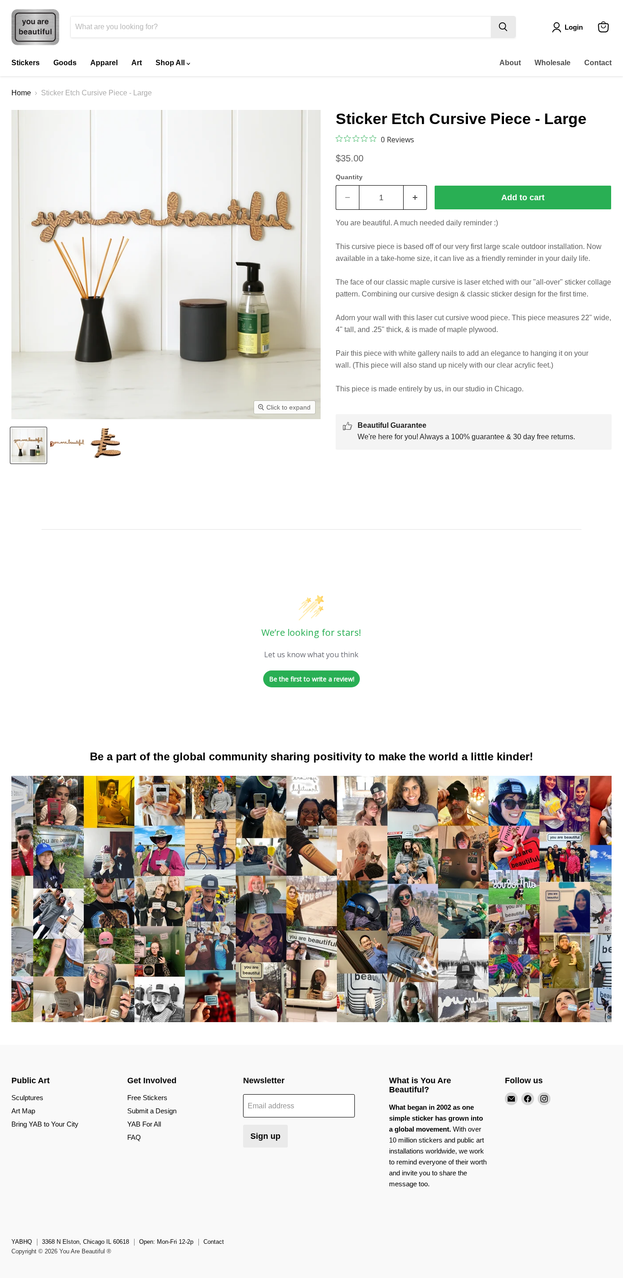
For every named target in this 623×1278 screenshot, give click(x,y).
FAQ (134, 1137)
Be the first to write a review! (311, 679)
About (510, 63)
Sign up (265, 1136)
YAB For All (144, 1124)
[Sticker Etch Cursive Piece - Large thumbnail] (28, 445)
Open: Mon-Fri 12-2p (166, 1241)
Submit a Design (152, 1111)
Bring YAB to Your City (44, 1124)
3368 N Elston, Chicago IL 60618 (85, 1241)
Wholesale (553, 63)
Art (136, 63)
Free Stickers (147, 1097)
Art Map (23, 1111)
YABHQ (21, 1241)
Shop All (171, 63)
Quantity (349, 177)
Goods (65, 63)
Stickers (25, 63)
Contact (598, 63)
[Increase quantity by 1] (415, 197)
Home (21, 93)
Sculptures (27, 1097)
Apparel (104, 63)
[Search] (503, 26)
